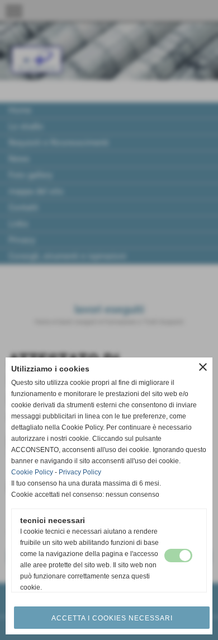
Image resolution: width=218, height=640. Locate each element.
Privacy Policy (80, 472)
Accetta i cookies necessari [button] (112, 618)
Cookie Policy (32, 472)
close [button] (203, 367)
